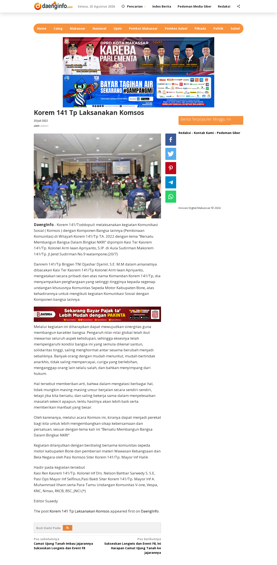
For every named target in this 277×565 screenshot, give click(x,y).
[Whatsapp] (170, 197)
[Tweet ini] (170, 154)
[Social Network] (238, 6)
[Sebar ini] (170, 140)
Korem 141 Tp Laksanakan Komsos (80, 511)
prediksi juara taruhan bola (203, 199)
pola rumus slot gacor (199, 155)
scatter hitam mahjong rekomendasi (211, 137)
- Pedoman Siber (227, 133)
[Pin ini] (170, 168)
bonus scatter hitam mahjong (205, 182)
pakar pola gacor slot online (204, 190)
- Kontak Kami (203, 133)
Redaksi (185, 133)
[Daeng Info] (53, 5)
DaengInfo (150, 511)
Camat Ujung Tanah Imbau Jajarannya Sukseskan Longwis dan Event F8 (63, 543)
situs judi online (194, 173)
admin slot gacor (195, 164)
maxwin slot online (196, 146)
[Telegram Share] (170, 182)
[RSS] (67, 528)
